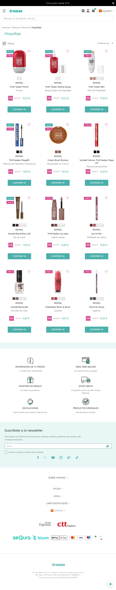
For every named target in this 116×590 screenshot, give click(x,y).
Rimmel (26, 27)
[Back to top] (110, 584)
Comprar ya (19, 109)
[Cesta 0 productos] (93, 10)
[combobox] (58, 18)
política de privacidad (34, 452)
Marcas (16, 27)
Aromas (6, 27)
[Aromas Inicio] (15, 11)
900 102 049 (37, 371)
